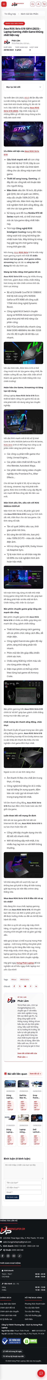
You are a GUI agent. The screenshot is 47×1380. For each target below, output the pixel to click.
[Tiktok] (19, 1256)
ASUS (26, 97)
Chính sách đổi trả (7, 1308)
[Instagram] (8, 1256)
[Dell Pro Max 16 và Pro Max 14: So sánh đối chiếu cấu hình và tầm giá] (23, 1083)
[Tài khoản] (38, 4)
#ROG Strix (24, 979)
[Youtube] (13, 1256)
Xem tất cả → (35, 1073)
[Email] (25, 986)
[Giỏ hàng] (44, 4)
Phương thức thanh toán (35, 1304)
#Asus (13, 979)
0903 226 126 (33, 1246)
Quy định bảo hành (8, 1304)
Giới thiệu (29, 1319)
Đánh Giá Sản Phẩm (29, 14)
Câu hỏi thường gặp (33, 1315)
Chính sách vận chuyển (9, 1311)
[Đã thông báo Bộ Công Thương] (11, 1341)
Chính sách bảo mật (8, 1315)
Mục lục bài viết (13, 87)
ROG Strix (23, 252)
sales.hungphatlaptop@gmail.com (17, 1242)
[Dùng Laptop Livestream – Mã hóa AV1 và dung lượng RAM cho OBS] (10, 1118)
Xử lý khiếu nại (6, 1319)
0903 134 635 (20, 1246)
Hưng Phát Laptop (25, 963)
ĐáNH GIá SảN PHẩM (14, 23)
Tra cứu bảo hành (32, 1308)
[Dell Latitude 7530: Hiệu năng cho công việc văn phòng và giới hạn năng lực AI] (36, 1118)
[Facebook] (14, 986)
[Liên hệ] (41, 1373)
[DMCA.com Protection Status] (30, 1341)
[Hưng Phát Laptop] (18, 4)
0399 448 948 (17, 1250)
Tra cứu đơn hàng (32, 1311)
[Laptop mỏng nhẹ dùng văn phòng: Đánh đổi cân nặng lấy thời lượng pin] (23, 1118)
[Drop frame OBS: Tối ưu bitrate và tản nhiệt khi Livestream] (36, 1083)
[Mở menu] (4, 4)
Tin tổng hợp (10, 14)
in (36, 986)
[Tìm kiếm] (32, 4)
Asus (16, 252)
